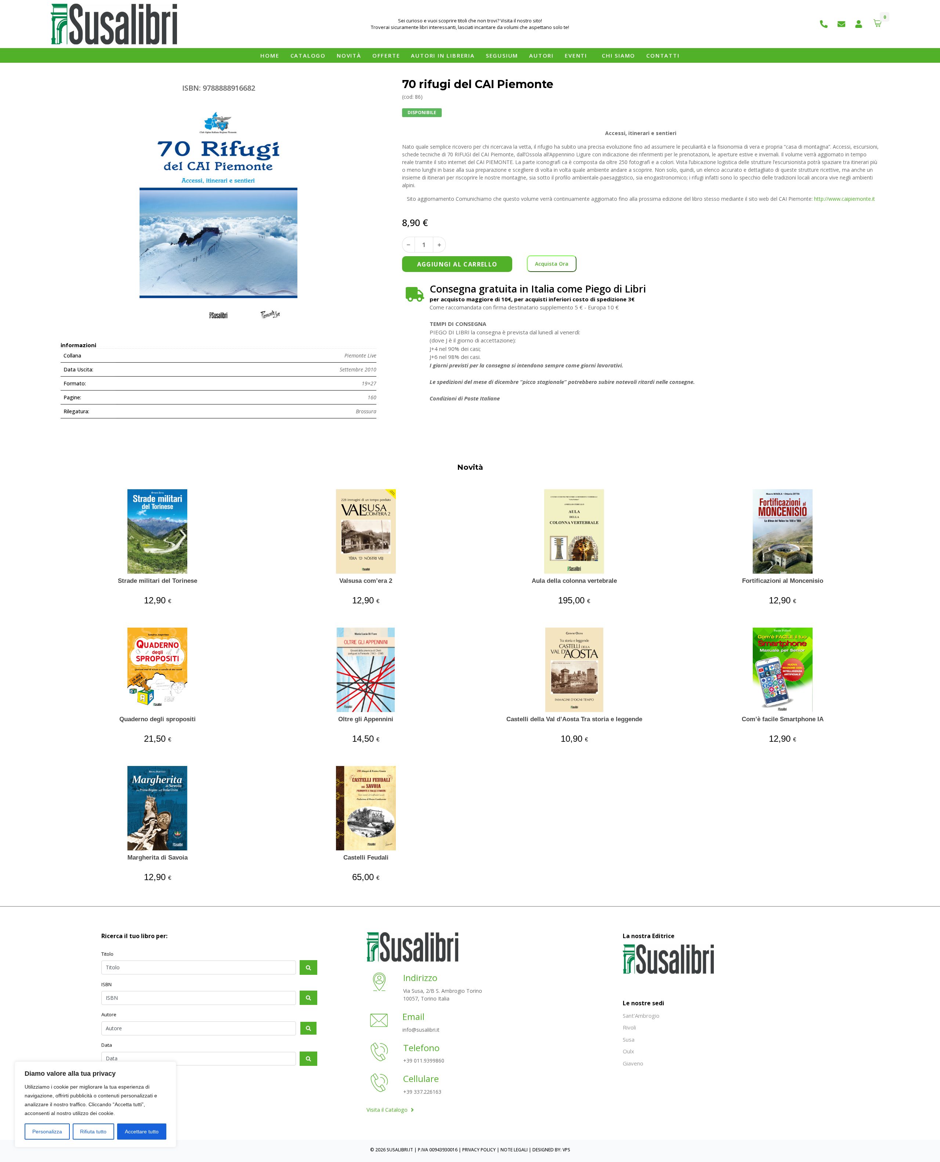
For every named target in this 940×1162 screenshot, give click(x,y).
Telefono (421, 1048)
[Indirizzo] (379, 983)
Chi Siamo (618, 55)
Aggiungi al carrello (457, 264)
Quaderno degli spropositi (157, 719)
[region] (95, 1104)
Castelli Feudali (365, 857)
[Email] (379, 1021)
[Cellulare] (379, 1084)
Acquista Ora (551, 263)
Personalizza (47, 1131)
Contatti (662, 55)
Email (413, 1016)
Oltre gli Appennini (365, 719)
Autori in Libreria (442, 55)
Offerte (386, 55)
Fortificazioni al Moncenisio (782, 580)
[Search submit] (308, 967)
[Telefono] (379, 1053)
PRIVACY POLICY (479, 1150)
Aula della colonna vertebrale (574, 580)
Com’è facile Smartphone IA (783, 719)
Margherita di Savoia (157, 857)
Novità (349, 55)
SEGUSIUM (502, 55)
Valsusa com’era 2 (365, 580)
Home (269, 55)
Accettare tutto (142, 1131)
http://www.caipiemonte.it (844, 198)
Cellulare (421, 1078)
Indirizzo (420, 978)
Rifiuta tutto (93, 1131)
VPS (566, 1150)
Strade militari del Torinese (157, 580)
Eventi (576, 55)
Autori (541, 55)
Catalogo (308, 55)
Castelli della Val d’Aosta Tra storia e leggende (574, 719)
